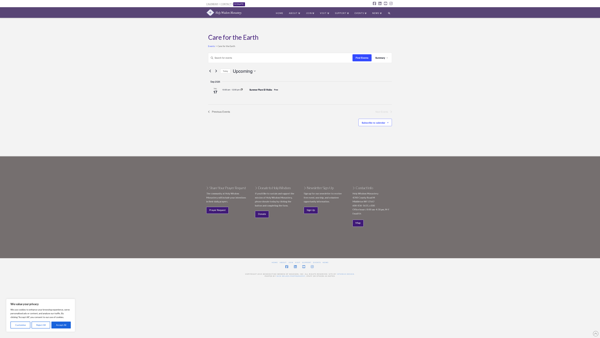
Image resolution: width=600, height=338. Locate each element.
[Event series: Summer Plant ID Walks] (241, 89)
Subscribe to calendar (373, 122)
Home (275, 262)
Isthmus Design (345, 274)
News (325, 262)
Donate (262, 213)
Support (306, 262)
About (283, 262)
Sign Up (311, 209)
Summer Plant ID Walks (260, 89)
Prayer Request (217, 209)
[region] (40, 315)
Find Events (362, 57)
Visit (297, 262)
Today (225, 71)
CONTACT (226, 4)
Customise (20, 325)
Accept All (61, 325)
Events (211, 46)
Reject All (41, 325)
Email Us (356, 213)
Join (290, 262)
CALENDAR (212, 4)
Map (358, 222)
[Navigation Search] (389, 12)
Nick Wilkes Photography (291, 276)
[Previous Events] (210, 71)
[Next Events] (216, 71)
